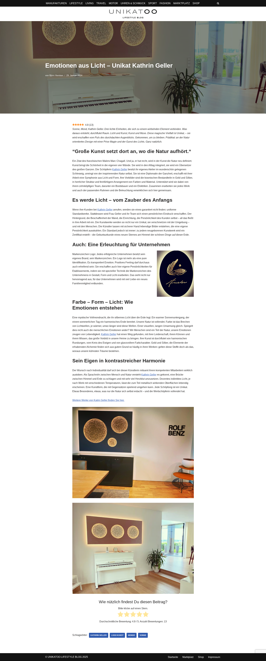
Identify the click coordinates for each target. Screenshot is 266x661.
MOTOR (113, 3)
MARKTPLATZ (181, 3)
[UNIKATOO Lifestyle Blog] (133, 13)
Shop (201, 657)
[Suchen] (218, 3)
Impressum (214, 657)
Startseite (173, 657)
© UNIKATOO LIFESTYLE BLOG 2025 (66, 657)
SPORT (152, 3)
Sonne (143, 635)
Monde (131, 635)
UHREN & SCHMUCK (133, 3)
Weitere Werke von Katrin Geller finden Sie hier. (98, 400)
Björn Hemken (56, 75)
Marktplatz (188, 657)
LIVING (90, 3)
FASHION (165, 3)
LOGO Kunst (117, 635)
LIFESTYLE (76, 3)
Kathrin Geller (119, 169)
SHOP (196, 3)
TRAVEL (101, 3)
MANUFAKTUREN (56, 3)
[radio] (120, 614)
